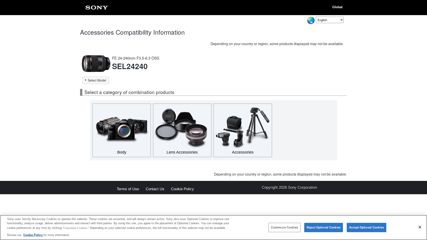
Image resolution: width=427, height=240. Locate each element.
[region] (213, 227)
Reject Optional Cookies (323, 227)
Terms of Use (128, 189)
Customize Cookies (284, 227)
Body (121, 152)
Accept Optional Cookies (366, 227)
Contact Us (155, 189)
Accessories (243, 152)
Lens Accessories (182, 152)
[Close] (420, 227)
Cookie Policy (182, 189)
